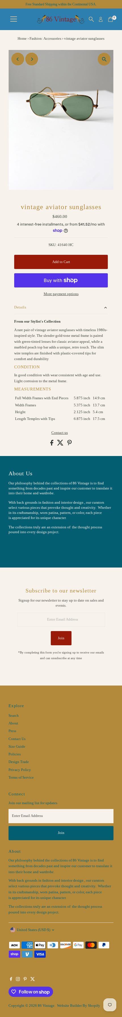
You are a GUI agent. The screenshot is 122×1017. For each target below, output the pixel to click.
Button (19, 546)
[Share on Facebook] (52, 444)
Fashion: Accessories (45, 38)
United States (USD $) (33, 930)
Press (12, 731)
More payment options (61, 294)
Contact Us (17, 739)
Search (14, 716)
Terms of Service (21, 777)
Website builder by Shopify (78, 1006)
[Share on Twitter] (60, 444)
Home (22, 38)
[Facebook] (11, 980)
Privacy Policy (20, 770)
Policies (15, 754)
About (13, 723)
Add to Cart (61, 262)
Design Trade (19, 762)
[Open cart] (110, 19)
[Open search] (91, 19)
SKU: (53, 245)
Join (61, 638)
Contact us (59, 433)
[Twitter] (32, 980)
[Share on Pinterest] (69, 444)
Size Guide (17, 747)
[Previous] (17, 59)
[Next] (31, 59)
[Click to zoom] (104, 59)
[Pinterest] (25, 980)
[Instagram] (17, 980)
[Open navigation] (14, 19)
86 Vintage (46, 1006)
